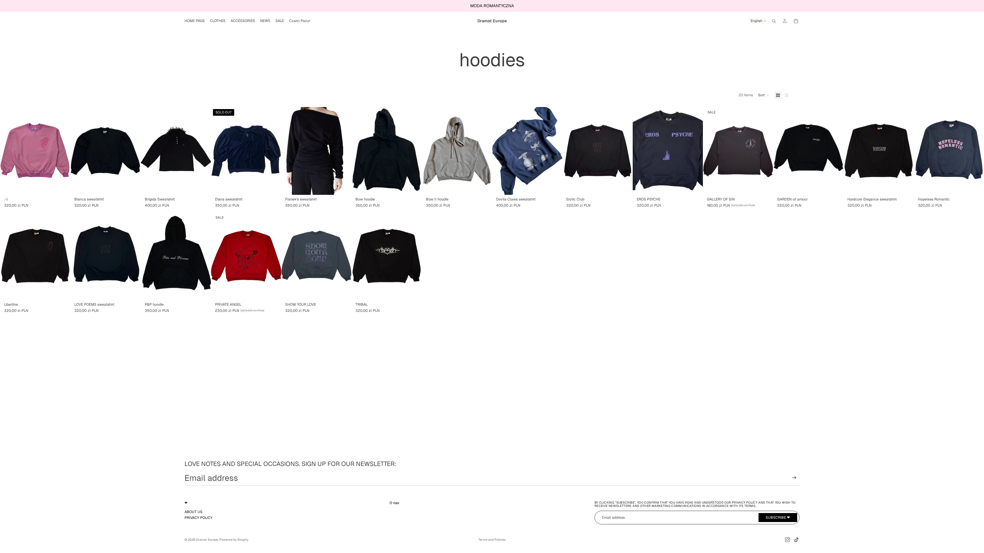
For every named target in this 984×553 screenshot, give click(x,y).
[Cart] (796, 21)
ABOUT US (193, 511)
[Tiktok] (796, 540)
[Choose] (62, 187)
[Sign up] (794, 477)
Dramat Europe (207, 540)
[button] (763, 95)
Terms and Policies (492, 540)
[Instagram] (787, 540)
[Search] (774, 21)
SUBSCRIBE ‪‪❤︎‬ (778, 517)
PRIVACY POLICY (198, 517)
